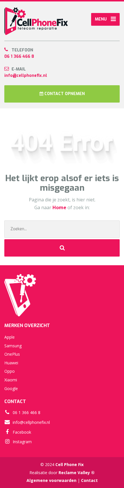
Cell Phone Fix (69, 464)
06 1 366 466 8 (19, 56)
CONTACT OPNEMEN (64, 94)
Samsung (13, 345)
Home (59, 207)
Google (11, 388)
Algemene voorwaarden (51, 480)
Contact (89, 480)
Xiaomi (10, 380)
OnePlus (12, 354)
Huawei (11, 362)
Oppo (9, 371)
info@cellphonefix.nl (25, 75)
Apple (9, 337)
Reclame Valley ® (77, 472)
